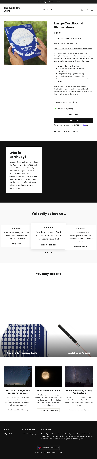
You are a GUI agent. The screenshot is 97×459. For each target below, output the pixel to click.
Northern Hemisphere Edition (66, 102)
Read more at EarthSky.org (18, 410)
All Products (48, 9)
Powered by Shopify (56, 452)
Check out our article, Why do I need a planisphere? (73, 48)
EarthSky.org (78, 439)
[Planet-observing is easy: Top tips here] (79, 376)
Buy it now (74, 120)
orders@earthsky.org (29, 434)
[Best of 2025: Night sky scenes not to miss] (18, 376)
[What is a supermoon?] (49, 376)
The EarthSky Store (12, 9)
